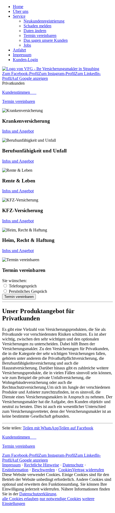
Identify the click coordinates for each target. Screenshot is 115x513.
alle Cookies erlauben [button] (20, 498)
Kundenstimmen (19, 92)
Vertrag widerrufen (88, 469)
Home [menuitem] (18, 6)
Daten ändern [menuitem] (35, 30)
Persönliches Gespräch (28, 291)
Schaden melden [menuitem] (37, 26)
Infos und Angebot (18, 131)
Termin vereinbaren (18, 101)
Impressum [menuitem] (22, 55)
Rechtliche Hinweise (41, 465)
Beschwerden (43, 469)
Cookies (65, 469)
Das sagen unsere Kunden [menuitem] (46, 40)
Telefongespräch (23, 286)
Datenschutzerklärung (37, 494)
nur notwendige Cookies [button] (60, 498)
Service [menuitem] (19, 16)
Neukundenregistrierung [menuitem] (44, 21)
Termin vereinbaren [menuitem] (40, 35)
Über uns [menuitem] (20, 11)
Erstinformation (15, 469)
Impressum (11, 465)
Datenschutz (73, 465)
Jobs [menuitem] (27, 45)
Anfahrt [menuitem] (19, 50)
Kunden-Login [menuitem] (25, 59)
